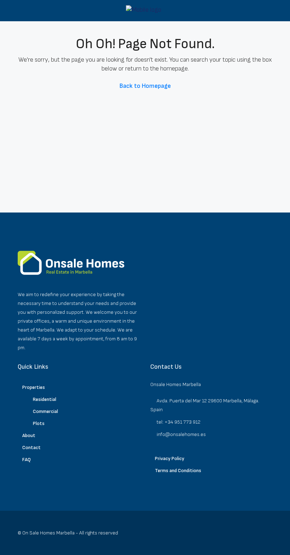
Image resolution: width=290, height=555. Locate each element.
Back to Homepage (145, 86)
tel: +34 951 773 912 (179, 422)
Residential (44, 399)
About (28, 435)
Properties (33, 387)
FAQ (26, 460)
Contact (31, 447)
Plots (39, 423)
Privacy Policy (169, 458)
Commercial (45, 411)
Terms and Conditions (178, 471)
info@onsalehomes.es (181, 434)
